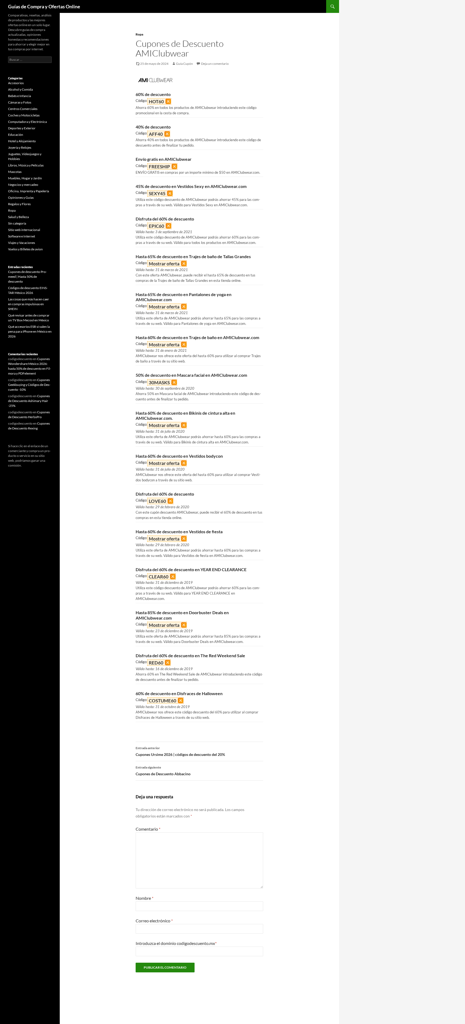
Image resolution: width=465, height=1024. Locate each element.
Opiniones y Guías (21, 197)
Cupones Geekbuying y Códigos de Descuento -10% (29, 385)
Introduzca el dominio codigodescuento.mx (176, 943)
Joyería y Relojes (19, 147)
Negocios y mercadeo (23, 185)
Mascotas (15, 172)
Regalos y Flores (19, 204)
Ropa (139, 34)
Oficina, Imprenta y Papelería (28, 191)
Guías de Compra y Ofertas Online (44, 6)
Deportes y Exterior (22, 128)
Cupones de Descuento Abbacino (163, 770)
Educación (15, 135)
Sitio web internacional (24, 230)
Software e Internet (21, 236)
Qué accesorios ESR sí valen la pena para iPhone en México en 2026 (30, 331)
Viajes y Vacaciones (21, 243)
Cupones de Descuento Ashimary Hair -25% (29, 401)
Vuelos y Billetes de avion (25, 249)
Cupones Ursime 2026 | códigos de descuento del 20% (180, 751)
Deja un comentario (215, 64)
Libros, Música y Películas (26, 165)
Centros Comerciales (22, 109)
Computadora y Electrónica (27, 122)
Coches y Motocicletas (24, 115)
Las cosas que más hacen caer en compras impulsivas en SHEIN (28, 304)
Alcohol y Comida (20, 89)
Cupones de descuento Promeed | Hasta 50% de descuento (27, 276)
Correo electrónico (154, 920)
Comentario (148, 828)
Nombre (144, 898)
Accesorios (16, 83)
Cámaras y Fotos (19, 102)
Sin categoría (17, 223)
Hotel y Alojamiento (22, 141)
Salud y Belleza (18, 217)
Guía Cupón (184, 64)
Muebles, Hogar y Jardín (25, 178)
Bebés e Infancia (19, 96)
